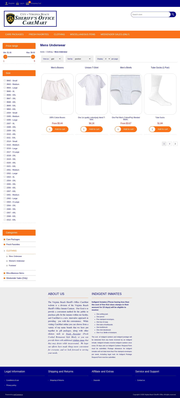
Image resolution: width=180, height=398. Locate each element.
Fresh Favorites (39, 34)
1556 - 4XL (11, 188)
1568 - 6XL (11, 216)
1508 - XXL (11, 127)
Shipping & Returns (57, 380)
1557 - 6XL (11, 191)
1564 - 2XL (11, 205)
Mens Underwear (15, 256)
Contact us (141, 380)
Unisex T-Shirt (91, 67)
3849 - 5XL (11, 106)
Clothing (59, 34)
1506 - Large (12, 120)
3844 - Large (12, 88)
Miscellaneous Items (82, 34)
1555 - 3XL (11, 184)
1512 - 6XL (11, 220)
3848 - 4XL (11, 102)
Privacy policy (11, 385)
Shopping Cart (36, 3)
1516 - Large (12, 148)
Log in (22, 3)
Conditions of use (12, 380)
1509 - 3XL (11, 130)
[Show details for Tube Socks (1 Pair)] (160, 90)
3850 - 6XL (11, 109)
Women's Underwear (17, 261)
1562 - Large (12, 198)
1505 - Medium (13, 116)
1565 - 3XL (11, 209)
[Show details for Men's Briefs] (126, 90)
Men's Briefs (126, 67)
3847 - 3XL (11, 98)
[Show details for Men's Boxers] (57, 90)
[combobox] (151, 14)
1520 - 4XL (11, 163)
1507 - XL (11, 123)
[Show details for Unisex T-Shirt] (92, 90)
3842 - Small (12, 81)
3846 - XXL (11, 95)
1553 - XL (11, 177)
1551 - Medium (13, 170)
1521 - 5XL (11, 166)
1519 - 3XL (11, 159)
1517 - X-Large (13, 152)
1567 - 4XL (11, 213)
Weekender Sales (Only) (115, 34)
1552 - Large (12, 173)
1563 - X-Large (13, 202)
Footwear (12, 266)
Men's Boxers (57, 67)
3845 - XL (11, 91)
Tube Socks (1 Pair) (160, 67)
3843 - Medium (13, 84)
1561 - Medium (13, 195)
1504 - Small (12, 113)
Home (42, 52)
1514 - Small (12, 141)
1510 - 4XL (11, 134)
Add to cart (60, 129)
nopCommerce (18, 394)
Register (12, 3)
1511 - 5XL (11, 138)
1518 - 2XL (11, 155)
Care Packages (14, 34)
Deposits (97, 380)
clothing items (78, 340)
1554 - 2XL (11, 180)
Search (173, 14)
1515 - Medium (13, 145)
